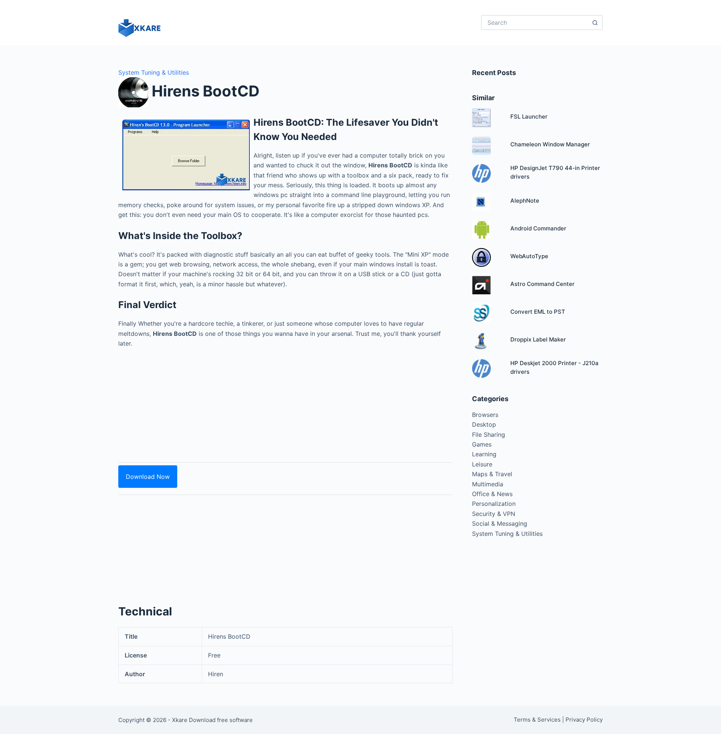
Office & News (492, 494)
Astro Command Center (542, 283)
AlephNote (524, 200)
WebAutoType (529, 256)
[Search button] (595, 22)
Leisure (482, 464)
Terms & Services (537, 719)
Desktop (484, 424)
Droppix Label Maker (538, 339)
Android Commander (538, 228)
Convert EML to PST (537, 311)
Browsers (485, 414)
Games (482, 444)
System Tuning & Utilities (153, 72)
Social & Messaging (499, 523)
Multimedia (487, 484)
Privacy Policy (584, 719)
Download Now (148, 476)
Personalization (494, 503)
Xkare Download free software (212, 719)
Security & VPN (493, 513)
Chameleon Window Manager (550, 144)
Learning (484, 454)
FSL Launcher (529, 116)
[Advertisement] (285, 400)
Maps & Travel (492, 474)
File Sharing (488, 434)
